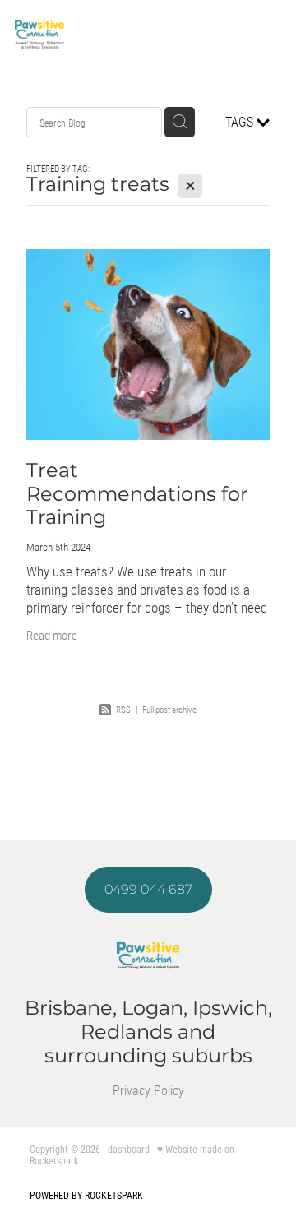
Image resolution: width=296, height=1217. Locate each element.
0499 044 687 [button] (148, 889)
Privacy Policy (148, 1090)
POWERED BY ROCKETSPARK (86, 1194)
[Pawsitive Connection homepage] (128, 34)
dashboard (129, 1148)
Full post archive (169, 709)
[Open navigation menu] (261, 34)
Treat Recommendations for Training (137, 494)
